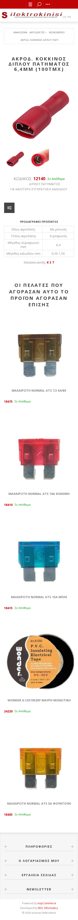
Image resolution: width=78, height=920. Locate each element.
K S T (50, 262)
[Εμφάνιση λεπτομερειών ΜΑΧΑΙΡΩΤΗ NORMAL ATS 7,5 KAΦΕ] (39, 349)
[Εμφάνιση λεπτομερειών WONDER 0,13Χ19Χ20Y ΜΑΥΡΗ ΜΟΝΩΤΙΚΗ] (39, 659)
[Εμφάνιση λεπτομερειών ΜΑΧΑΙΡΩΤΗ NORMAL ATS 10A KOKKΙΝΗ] (39, 452)
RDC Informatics (48, 908)
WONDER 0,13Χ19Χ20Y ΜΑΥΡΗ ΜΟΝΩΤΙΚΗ (39, 700)
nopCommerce (46, 903)
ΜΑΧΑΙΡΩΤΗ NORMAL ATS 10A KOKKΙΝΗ (39, 494)
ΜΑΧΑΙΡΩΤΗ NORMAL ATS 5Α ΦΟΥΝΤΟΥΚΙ (39, 803)
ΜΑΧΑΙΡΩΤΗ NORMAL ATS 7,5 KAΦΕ (39, 390)
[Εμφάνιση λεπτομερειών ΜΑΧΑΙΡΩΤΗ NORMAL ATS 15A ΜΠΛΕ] (39, 556)
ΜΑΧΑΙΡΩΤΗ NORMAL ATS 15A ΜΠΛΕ (39, 597)
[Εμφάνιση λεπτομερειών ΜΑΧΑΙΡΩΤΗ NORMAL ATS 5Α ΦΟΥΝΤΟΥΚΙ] (39, 762)
